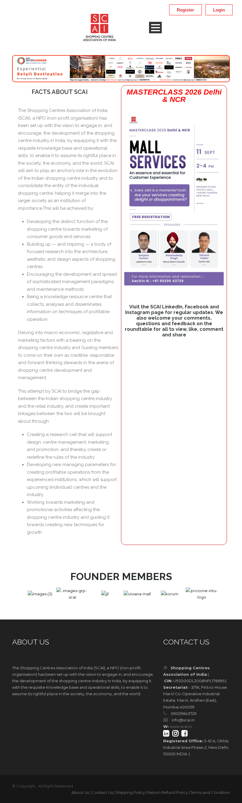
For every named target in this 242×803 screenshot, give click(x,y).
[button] (18, 594)
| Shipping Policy (129, 792)
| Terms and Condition (209, 792)
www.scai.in (181, 726)
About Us (80, 792)
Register (185, 9)
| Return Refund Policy (167, 792)
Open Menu (155, 27)
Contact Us (102, 792)
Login (219, 9)
